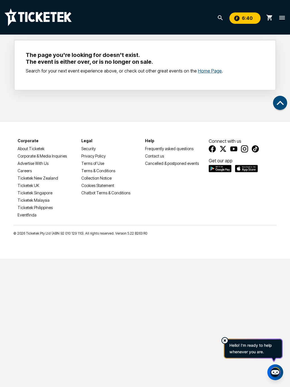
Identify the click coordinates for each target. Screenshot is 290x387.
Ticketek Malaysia (34, 200)
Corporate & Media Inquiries (42, 156)
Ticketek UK (28, 185)
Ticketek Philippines (35, 207)
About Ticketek (31, 148)
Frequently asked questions (169, 148)
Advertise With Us (33, 163)
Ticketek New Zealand (38, 178)
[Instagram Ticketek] (244, 148)
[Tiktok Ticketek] (255, 148)
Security (88, 148)
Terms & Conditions (98, 170)
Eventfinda (27, 214)
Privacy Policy (93, 156)
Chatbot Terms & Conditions (105, 192)
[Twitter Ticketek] (223, 148)
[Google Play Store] (220, 168)
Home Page (210, 71)
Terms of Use (92, 163)
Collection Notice (96, 178)
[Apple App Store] (246, 168)
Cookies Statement (97, 185)
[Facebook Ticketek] (212, 148)
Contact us (154, 156)
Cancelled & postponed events (172, 163)
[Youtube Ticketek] (233, 148)
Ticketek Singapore (35, 192)
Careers (25, 170)
